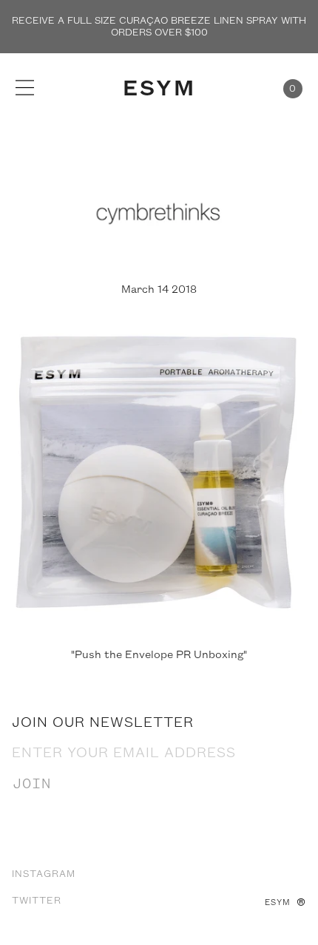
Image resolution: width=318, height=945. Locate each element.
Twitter (36, 900)
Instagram (43, 874)
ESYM (159, 89)
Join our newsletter (103, 723)
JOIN (32, 784)
